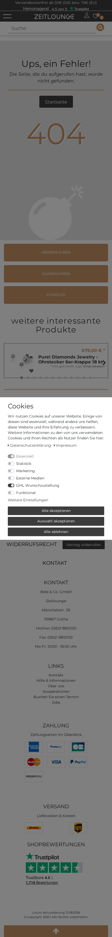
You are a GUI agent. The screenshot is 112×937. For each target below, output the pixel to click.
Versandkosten (94, 366)
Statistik (23, 463)
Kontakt (54, 563)
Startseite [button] (56, 102)
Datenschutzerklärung (31, 445)
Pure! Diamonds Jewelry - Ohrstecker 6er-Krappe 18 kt (70, 359)
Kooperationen (56, 691)
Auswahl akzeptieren (56, 521)
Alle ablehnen (56, 531)
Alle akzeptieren (56, 510)
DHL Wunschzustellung (37, 485)
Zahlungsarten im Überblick (56, 734)
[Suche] (100, 27)
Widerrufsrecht (32, 544)
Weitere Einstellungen (28, 500)
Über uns (56, 686)
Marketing (25, 470)
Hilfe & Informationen (56, 680)
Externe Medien (30, 478)
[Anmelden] (86, 15)
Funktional (26, 492)
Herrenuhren (56, 252)
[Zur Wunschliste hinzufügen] (31, 371)
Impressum (66, 445)
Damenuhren (56, 273)
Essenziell (25, 456)
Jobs (56, 702)
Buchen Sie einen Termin (56, 697)
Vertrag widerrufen (83, 544)
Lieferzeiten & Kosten (56, 815)
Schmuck (56, 294)
